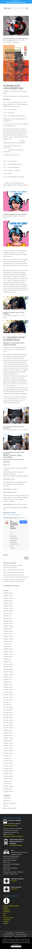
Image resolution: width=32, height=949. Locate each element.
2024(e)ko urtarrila (8, 654)
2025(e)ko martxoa (8, 631)
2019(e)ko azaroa (8, 753)
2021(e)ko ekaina (7, 712)
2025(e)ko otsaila (7, 633)
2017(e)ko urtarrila (8, 791)
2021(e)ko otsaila (7, 722)
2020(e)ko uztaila (7, 733)
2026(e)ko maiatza (8, 598)
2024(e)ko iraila (7, 646)
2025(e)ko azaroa (8, 613)
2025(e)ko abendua (8, 611)
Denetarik (5, 800)
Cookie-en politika (21, 934)
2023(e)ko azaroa (8, 656)
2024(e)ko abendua (8, 639)
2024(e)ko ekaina (7, 651)
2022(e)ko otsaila (7, 697)
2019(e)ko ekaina (7, 763)
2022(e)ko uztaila (7, 684)
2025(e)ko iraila (7, 618)
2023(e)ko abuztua (8, 664)
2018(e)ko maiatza (8, 786)
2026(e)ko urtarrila (8, 608)
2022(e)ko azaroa (8, 677)
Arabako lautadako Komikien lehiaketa (15, 214)
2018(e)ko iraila (7, 783)
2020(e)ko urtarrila (8, 748)
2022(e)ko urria (7, 679)
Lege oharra (9, 932)
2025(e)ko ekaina (7, 623)
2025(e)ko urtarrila (8, 636)
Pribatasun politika (8, 934)
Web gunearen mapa (21, 936)
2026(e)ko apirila (7, 600)
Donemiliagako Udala (10, 40)
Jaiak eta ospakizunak (13, 42)
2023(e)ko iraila (7, 661)
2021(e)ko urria (7, 702)
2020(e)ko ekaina (7, 735)
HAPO (4, 805)
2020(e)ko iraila (7, 730)
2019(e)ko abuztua (8, 761)
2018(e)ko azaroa (8, 778)
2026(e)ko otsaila (7, 605)
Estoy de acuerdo (16, 946)
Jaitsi (23, 522)
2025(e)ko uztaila (7, 621)
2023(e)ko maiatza (8, 669)
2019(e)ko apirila (7, 768)
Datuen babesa (19, 932)
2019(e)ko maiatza (8, 766)
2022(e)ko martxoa (8, 694)
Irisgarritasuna (8, 936)
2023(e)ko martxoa (8, 672)
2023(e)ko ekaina (7, 666)
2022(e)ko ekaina (7, 687)
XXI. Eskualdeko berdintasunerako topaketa (14, 524)
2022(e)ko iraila (7, 682)
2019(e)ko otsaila (7, 773)
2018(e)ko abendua (8, 776)
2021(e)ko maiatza (8, 715)
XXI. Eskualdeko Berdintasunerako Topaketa (13, 427)
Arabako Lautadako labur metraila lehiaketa (13, 313)
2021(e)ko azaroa (8, 700)
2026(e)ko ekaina (7, 595)
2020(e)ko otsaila (7, 745)
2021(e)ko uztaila (7, 710)
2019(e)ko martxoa (8, 771)
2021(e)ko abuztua (8, 707)
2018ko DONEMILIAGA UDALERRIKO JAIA (15, 39)
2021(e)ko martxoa (8, 720)
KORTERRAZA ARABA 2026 (10, 572)
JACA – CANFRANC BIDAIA (10, 570)
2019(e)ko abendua (8, 750)
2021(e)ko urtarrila (8, 725)
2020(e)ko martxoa (8, 743)
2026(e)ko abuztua (8, 593)
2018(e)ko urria (7, 781)
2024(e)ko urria (7, 644)
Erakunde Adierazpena (9, 803)
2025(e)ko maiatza (8, 626)
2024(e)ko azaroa (8, 641)
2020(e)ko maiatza (8, 738)
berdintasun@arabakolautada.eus (12, 514)
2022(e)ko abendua (8, 674)
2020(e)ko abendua (8, 727)
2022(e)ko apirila (7, 692)
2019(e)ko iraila (7, 758)
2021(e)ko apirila (7, 717)
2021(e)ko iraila (7, 705)
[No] (30, 943)
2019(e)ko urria (7, 755)
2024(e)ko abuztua (8, 649)
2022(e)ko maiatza (8, 689)
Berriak (5, 42)
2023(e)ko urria (7, 659)
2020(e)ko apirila (7, 740)
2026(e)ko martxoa (8, 603)
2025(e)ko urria (7, 616)
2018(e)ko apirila (7, 789)
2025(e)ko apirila (7, 628)
